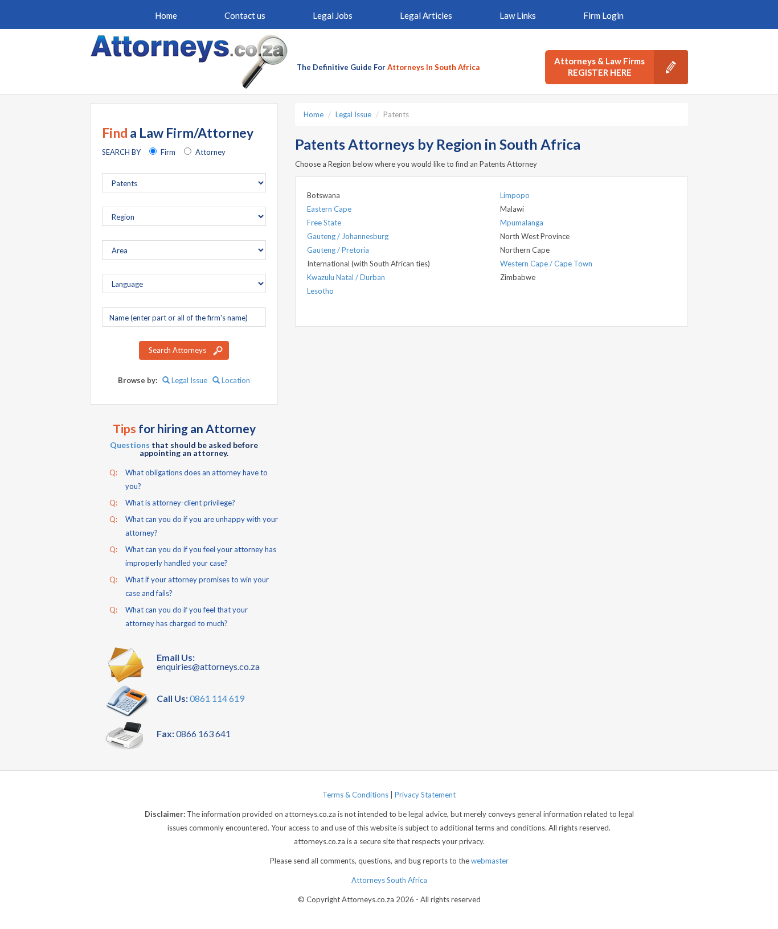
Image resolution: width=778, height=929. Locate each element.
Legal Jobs (333, 15)
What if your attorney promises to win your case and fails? (189, 586)
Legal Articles (426, 15)
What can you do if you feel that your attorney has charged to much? (178, 616)
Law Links (517, 15)
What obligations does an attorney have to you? (188, 479)
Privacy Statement (425, 794)
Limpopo (515, 195)
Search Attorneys (177, 350)
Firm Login (603, 15)
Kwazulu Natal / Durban (346, 277)
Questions (130, 445)
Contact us (244, 15)
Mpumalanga (521, 222)
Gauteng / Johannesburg (347, 236)
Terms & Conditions (355, 794)
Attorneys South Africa (389, 880)
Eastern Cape (329, 208)
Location (235, 380)
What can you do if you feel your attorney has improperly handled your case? (192, 556)
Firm (168, 152)
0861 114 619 (217, 698)
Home (166, 15)
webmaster (490, 860)
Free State (324, 222)
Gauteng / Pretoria (338, 249)
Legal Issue (188, 380)
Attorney (210, 152)
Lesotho (320, 290)
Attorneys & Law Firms (599, 66)
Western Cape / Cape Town (546, 263)
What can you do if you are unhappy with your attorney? (193, 526)
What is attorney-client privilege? (172, 502)
